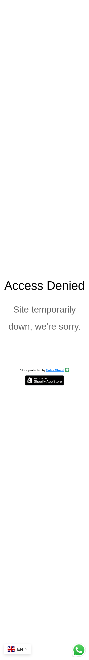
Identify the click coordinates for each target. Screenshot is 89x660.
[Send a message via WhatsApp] (79, 650)
